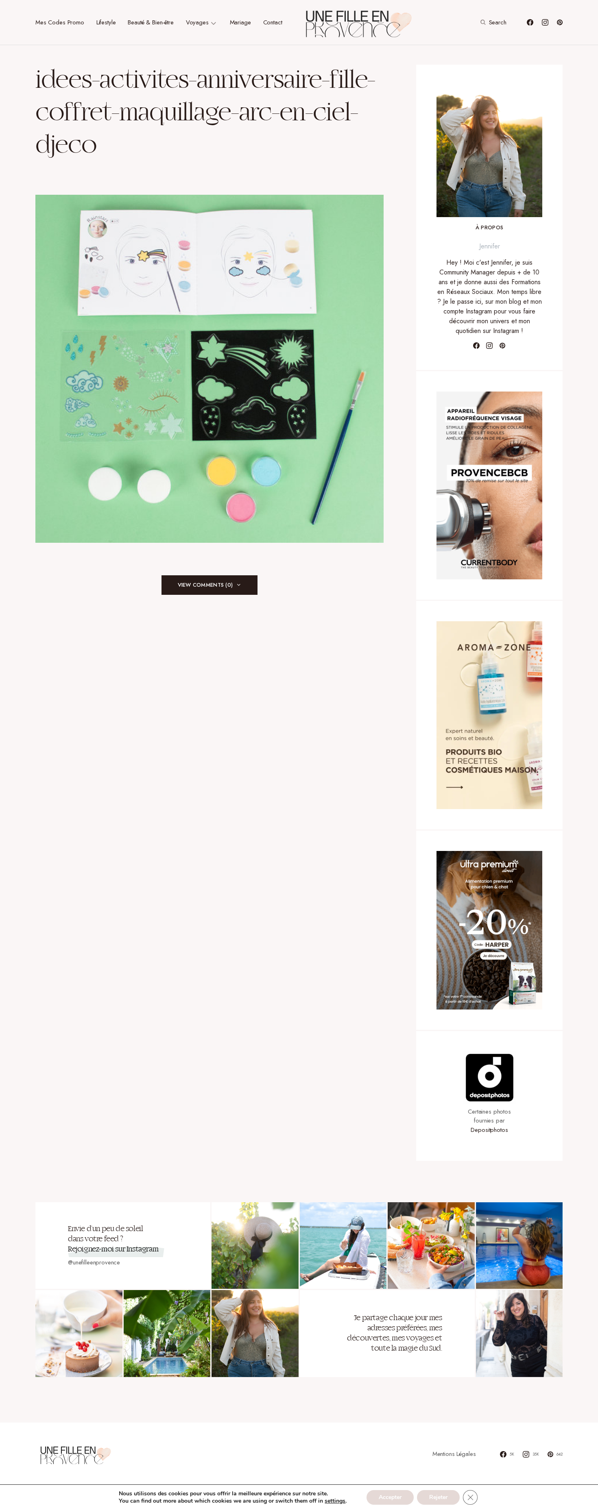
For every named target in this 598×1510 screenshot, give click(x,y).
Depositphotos (489, 1129)
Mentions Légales (454, 1453)
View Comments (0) (205, 585)
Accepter (390, 1497)
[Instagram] (545, 22)
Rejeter (438, 1497)
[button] (492, 22)
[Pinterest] (560, 22)
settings (335, 1501)
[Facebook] (530, 22)
